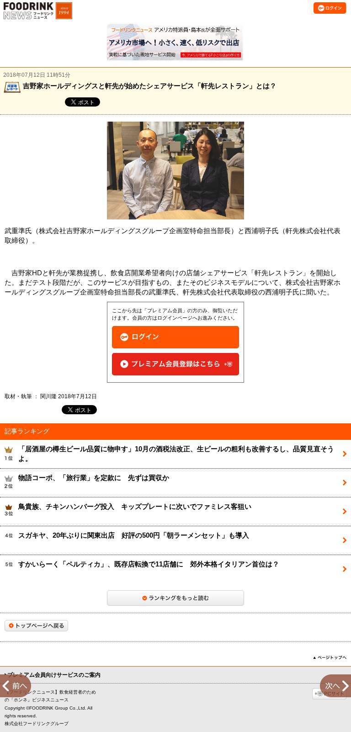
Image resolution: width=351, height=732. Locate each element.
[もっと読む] (175, 598)
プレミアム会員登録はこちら (175, 364)
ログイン (175, 337)
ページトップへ (329, 657)
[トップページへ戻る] (36, 625)
